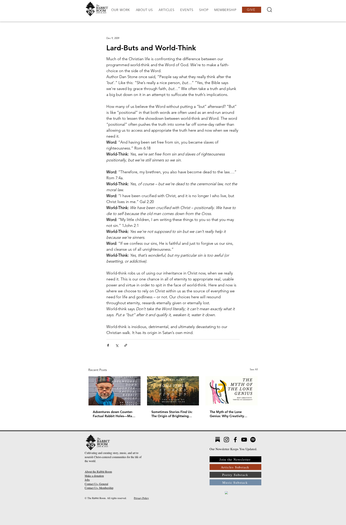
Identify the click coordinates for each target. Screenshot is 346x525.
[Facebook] (235, 439)
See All (254, 369)
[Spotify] (252, 439)
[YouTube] (244, 439)
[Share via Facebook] (108, 345)
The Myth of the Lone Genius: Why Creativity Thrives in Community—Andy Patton (227, 414)
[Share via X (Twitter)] (117, 345)
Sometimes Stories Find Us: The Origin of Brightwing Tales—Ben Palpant (171, 414)
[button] (120, 10)
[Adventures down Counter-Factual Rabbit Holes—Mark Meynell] (114, 390)
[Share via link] (125, 345)
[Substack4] (217, 439)
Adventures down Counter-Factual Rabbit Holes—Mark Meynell (114, 414)
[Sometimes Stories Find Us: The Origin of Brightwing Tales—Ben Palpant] (173, 390)
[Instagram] (226, 439)
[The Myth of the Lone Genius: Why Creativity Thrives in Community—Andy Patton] (231, 390)
